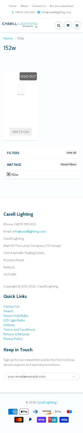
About (24, 6)
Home (13, 6)
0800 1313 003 (25, 12)
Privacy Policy (13, 339)
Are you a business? (62, 6)
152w (14, 175)
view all (71, 152)
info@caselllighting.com (56, 12)
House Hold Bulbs (15, 316)
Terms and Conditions (19, 329)
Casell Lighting (46, 402)
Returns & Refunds (16, 334)
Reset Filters (68, 164)
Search (8, 311)
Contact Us (39, 6)
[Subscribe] (73, 376)
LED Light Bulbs (14, 320)
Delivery (9, 325)
